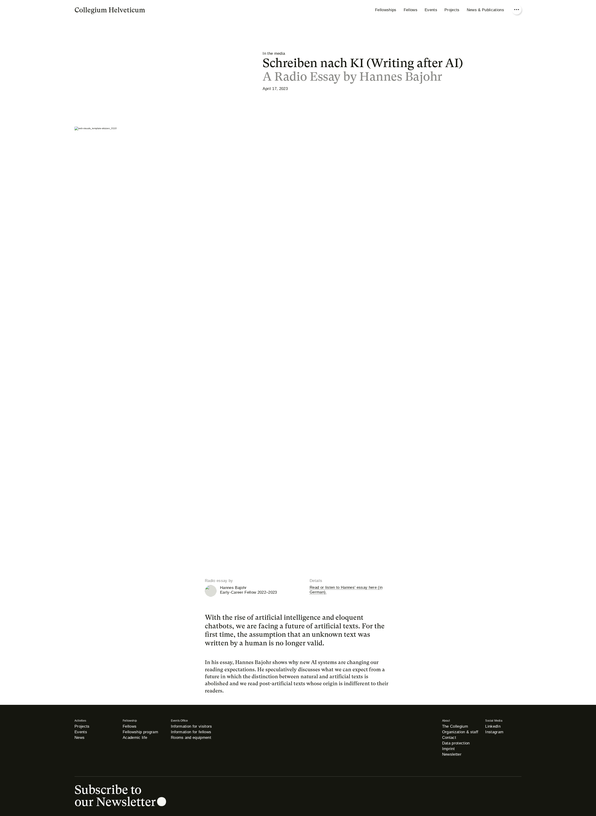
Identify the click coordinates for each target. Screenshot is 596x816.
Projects (82, 726)
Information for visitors (191, 726)
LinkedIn (493, 726)
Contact (449, 737)
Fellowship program (140, 732)
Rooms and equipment (191, 737)
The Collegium (455, 726)
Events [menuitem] (431, 10)
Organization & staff (460, 732)
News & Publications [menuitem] (485, 10)
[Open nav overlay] (517, 9)
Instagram (494, 732)
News (79, 737)
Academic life (135, 737)
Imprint (448, 749)
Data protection (456, 743)
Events (80, 732)
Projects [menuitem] (452, 10)
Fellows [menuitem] (410, 10)
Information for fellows (191, 732)
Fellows (129, 726)
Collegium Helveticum (109, 10)
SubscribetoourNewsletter (115, 796)
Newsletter (451, 754)
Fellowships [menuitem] (385, 10)
